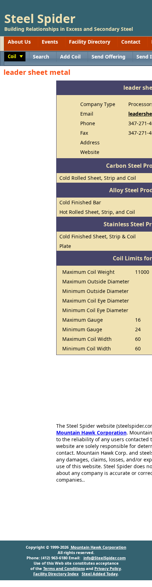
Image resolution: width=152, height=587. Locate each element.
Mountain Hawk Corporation (91, 432)
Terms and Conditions (64, 568)
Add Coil (70, 56)
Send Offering (108, 56)
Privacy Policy (107, 568)
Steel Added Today (100, 573)
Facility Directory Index (55, 573)
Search (41, 56)
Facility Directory (89, 41)
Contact (130, 41)
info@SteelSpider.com (104, 557)
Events (50, 41)
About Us (19, 41)
